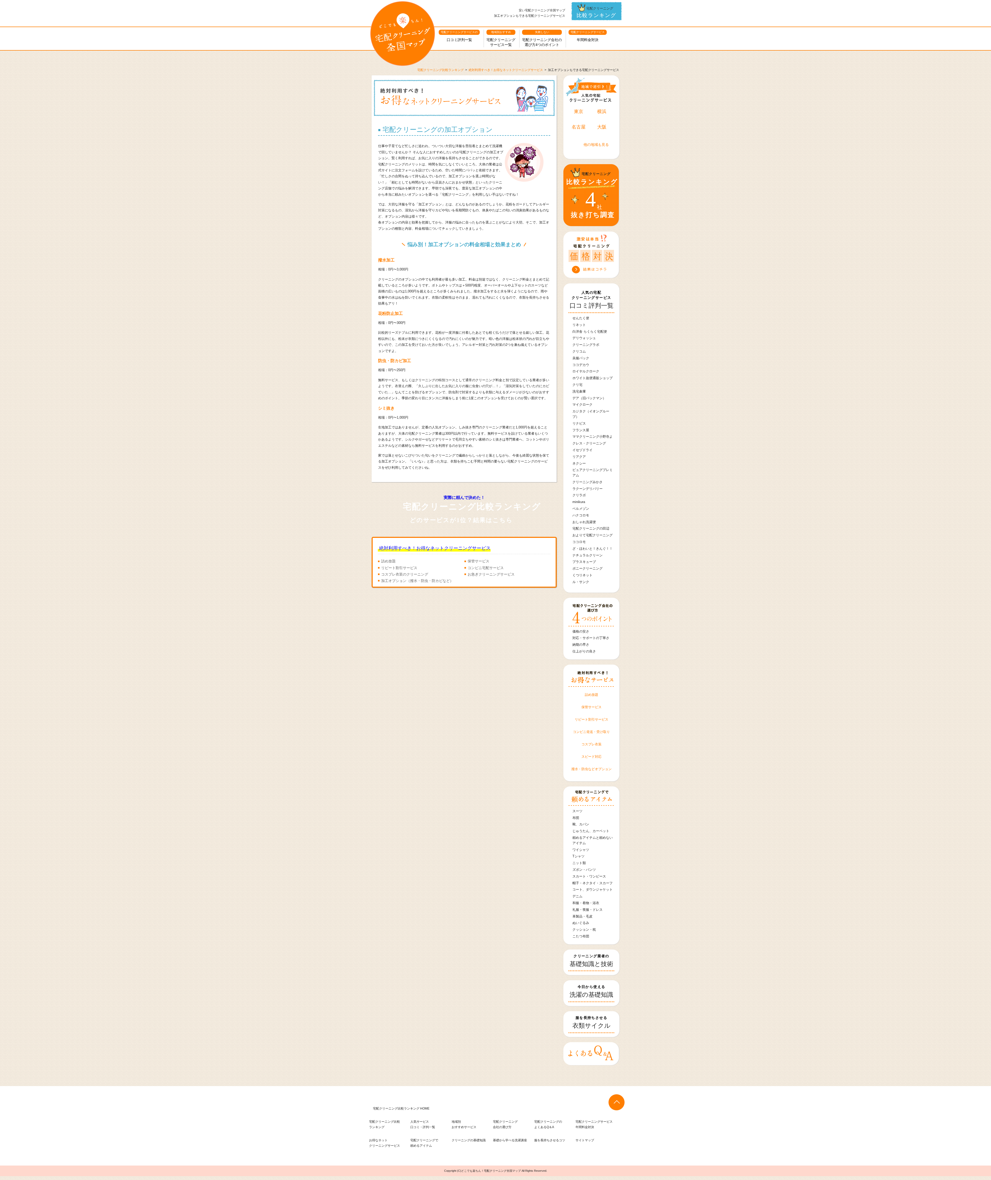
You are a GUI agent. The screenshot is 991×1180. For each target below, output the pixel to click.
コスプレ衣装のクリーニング (404, 574)
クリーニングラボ (585, 345)
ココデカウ (580, 365)
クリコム (579, 351)
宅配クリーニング (596, 12)
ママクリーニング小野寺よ (592, 436)
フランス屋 (580, 430)
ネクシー (579, 463)
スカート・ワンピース (589, 876)
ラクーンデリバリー (587, 489)
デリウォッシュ (584, 338)
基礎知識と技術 (591, 960)
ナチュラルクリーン (587, 555)
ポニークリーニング (587, 568)
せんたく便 (580, 318)
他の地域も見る (596, 144)
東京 (578, 111)
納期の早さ (580, 645)
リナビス (579, 423)
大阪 (601, 127)
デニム (577, 896)
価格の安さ (580, 631)
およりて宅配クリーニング (592, 535)
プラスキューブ (584, 562)
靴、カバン (580, 824)
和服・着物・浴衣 (585, 903)
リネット (579, 325)
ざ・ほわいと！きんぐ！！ (592, 549)
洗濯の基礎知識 (591, 991)
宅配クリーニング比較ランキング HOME (401, 1108)
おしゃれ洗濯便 (584, 522)
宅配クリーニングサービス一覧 (500, 38)
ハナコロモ (580, 515)
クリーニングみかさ (587, 482)
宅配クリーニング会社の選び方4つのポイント (542, 38)
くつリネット (582, 575)
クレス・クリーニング (589, 443)
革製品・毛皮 (582, 916)
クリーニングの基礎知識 (469, 1140)
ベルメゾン (580, 509)
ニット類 (579, 863)
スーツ (577, 811)
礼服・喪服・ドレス (587, 910)
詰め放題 (388, 561)
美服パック (580, 358)
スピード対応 (591, 757)
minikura (578, 502)
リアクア (579, 457)
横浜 (601, 111)
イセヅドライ (582, 450)
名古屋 (579, 127)
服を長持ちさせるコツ (549, 1140)
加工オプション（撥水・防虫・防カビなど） (417, 581)
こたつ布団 (580, 936)
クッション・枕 (584, 929)
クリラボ (579, 495)
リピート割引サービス (399, 568)
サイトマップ (585, 1140)
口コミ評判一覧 (459, 36)
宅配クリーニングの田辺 (590, 528)
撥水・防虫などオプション (591, 769)
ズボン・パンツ (584, 870)
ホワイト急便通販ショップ (592, 378)
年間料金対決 (588, 36)
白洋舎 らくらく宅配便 (589, 331)
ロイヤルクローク (585, 371)
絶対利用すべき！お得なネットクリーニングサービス (435, 548)
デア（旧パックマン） (589, 398)
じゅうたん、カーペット (590, 831)
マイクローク (582, 404)
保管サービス (478, 561)
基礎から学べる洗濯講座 (510, 1140)
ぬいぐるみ (580, 923)
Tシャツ (578, 856)
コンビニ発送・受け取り (591, 732)
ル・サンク (580, 582)
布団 (575, 818)
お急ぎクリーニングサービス (491, 574)
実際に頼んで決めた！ (472, 509)
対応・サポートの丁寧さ (590, 638)
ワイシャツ (580, 850)
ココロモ (579, 542)
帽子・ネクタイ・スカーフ (592, 883)
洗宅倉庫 (579, 391)
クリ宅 (577, 385)
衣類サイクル (591, 1022)
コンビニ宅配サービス (486, 568)
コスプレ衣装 (591, 744)
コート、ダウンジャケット (592, 889)
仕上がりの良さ (584, 651)
